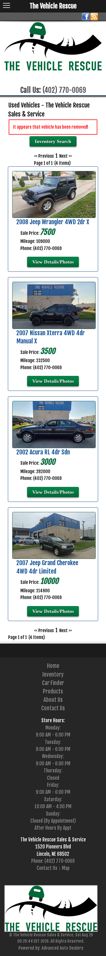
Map (66, 868)
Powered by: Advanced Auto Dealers (50, 948)
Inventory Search (53, 141)
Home (53, 665)
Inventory (53, 674)
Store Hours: (53, 720)
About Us (53, 699)
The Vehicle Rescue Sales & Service (53, 840)
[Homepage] (53, 46)
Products (53, 691)
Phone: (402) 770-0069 (53, 861)
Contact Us (53, 708)
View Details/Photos (53, 262)
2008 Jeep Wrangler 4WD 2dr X (52, 222)
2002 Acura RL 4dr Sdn (43, 452)
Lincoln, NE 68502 (53, 854)
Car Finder (53, 682)
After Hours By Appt (53, 828)
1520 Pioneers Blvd (53, 847)
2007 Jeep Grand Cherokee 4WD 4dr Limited (47, 567)
